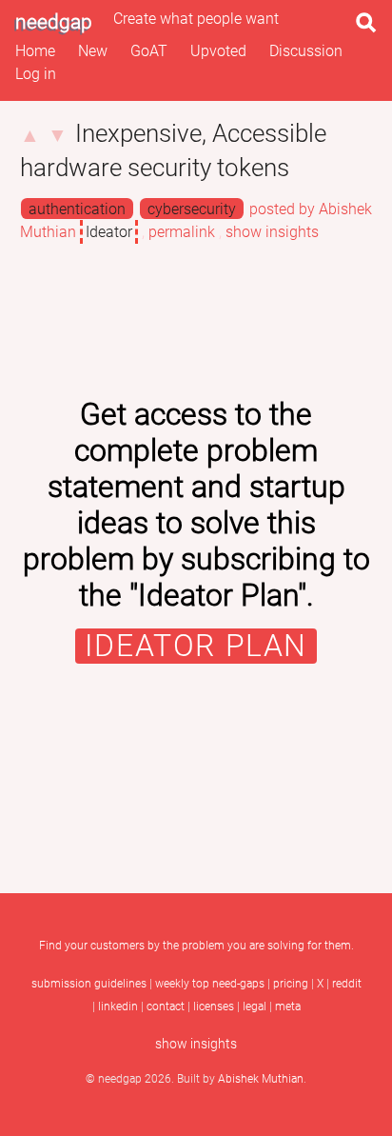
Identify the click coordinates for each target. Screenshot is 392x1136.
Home (35, 51)
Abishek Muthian (261, 1079)
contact (166, 1006)
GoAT (148, 51)
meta (288, 1006)
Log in (35, 74)
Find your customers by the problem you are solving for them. (196, 945)
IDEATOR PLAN (196, 646)
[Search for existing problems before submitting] (370, 28)
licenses (213, 1006)
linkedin (118, 1006)
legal (254, 1006)
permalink (181, 232)
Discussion (306, 51)
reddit (347, 983)
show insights (272, 232)
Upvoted (218, 51)
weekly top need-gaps (210, 983)
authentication (77, 209)
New (93, 51)
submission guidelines (89, 983)
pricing (290, 983)
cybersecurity (191, 209)
